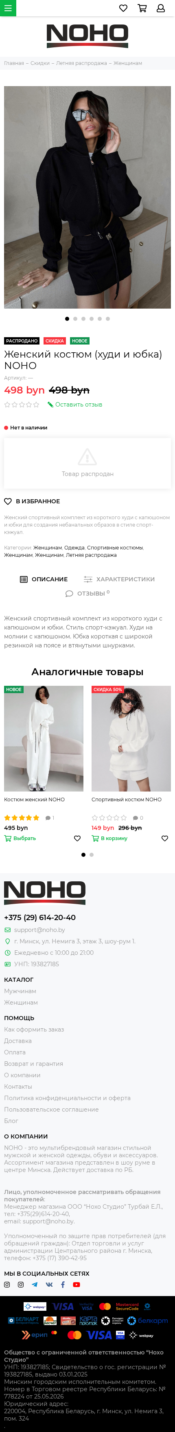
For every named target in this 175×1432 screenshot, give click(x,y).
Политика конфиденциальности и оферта (67, 1098)
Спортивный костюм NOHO (127, 799)
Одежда (74, 548)
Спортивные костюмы (115, 548)
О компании (22, 1075)
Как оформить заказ (34, 1029)
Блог (11, 1121)
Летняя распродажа (91, 555)
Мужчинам (20, 991)
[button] (67, 319)
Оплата (15, 1052)
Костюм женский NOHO (34, 799)
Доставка (18, 1041)
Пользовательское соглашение (51, 1109)
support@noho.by (39, 930)
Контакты (18, 1086)
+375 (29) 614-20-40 (40, 917)
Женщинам (47, 548)
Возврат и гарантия (33, 1063)
